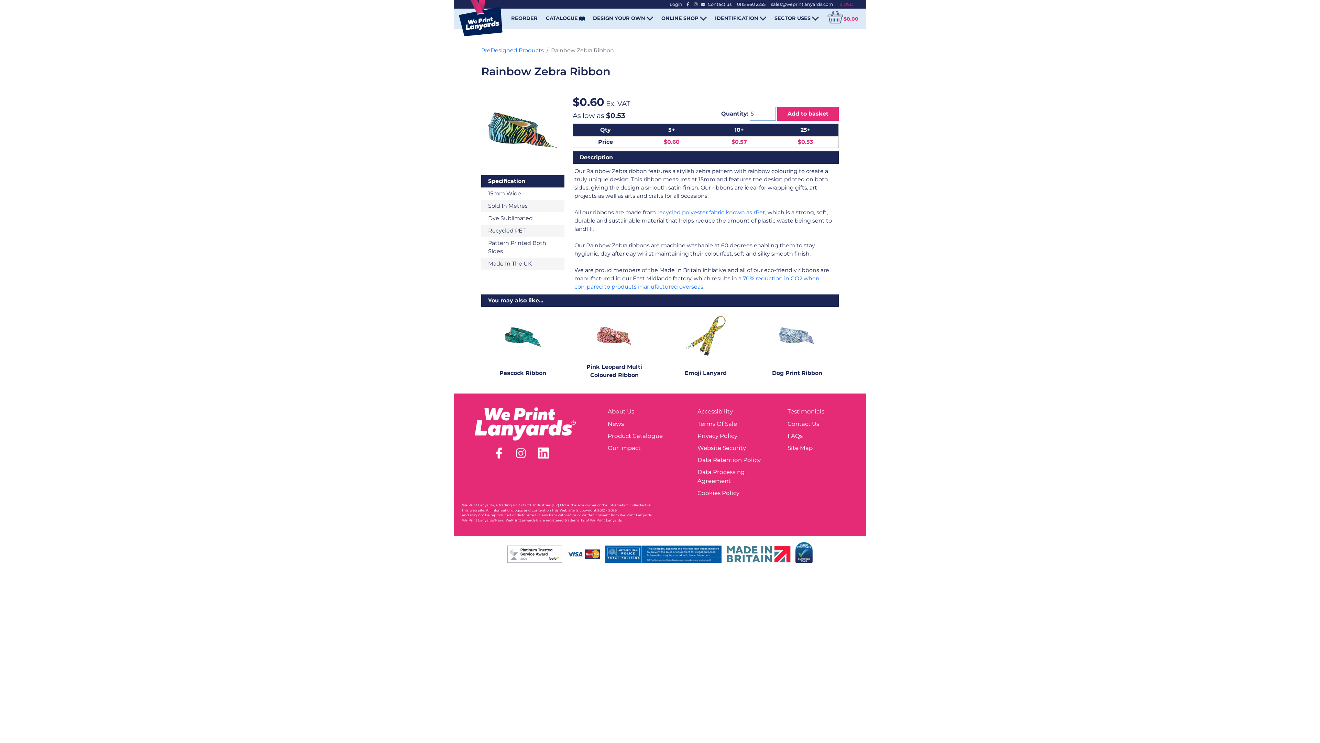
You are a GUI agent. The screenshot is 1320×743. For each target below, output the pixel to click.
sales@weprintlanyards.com (802, 4)
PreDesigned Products (512, 50)
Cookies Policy (718, 492)
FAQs (795, 435)
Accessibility (715, 411)
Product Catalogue (635, 435)
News (616, 423)
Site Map (800, 447)
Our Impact (624, 447)
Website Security (721, 447)
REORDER (524, 18)
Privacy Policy (717, 435)
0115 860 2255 (751, 4)
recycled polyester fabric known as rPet (711, 212)
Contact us (720, 4)
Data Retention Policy (729, 459)
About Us (621, 411)
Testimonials (806, 411)
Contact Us (803, 423)
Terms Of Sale (717, 423)
